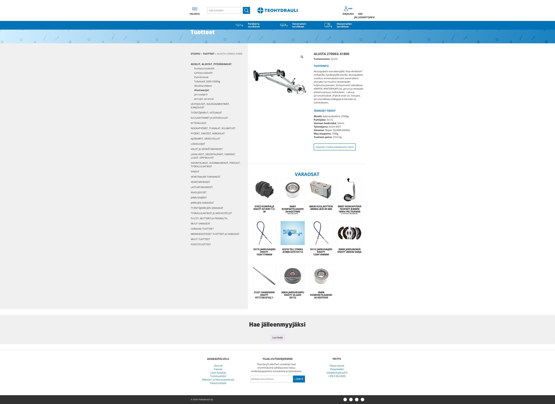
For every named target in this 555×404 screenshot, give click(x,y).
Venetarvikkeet (200, 182)
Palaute (218, 369)
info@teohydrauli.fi (336, 372)
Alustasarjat (201, 90)
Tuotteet (208, 53)
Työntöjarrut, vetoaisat (206, 112)
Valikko (195, 13)
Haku (246, 10)
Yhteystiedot (337, 369)
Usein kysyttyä (218, 372)
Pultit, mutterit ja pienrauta (209, 218)
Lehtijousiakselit (203, 72)
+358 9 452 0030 (336, 376)
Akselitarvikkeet (203, 85)
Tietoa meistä (336, 365)
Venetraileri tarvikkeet (205, 176)
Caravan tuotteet (202, 228)
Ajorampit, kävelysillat (205, 138)
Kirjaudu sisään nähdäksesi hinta (335, 147)
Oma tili (218, 365)
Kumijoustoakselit (204, 68)
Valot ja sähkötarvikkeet (207, 149)
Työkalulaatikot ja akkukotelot (211, 213)
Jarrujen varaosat (204, 98)
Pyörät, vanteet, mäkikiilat (208, 133)
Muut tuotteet (200, 239)
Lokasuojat (198, 143)
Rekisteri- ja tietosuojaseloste (218, 379)
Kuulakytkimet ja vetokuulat (209, 117)
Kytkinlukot (199, 123)
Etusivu (195, 53)
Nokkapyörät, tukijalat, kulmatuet (213, 128)
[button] (302, 57)
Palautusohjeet (218, 383)
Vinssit (195, 171)
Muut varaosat (200, 223)
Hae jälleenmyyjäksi (360, 15)
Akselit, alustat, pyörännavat (211, 64)
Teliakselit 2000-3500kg (207, 81)
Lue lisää (277, 337)
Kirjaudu (348, 13)
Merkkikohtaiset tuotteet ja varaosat (215, 234)
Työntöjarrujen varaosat (207, 208)
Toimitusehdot (218, 376)
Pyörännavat (201, 77)
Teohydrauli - (277, 10)
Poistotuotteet (201, 244)
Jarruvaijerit (201, 94)
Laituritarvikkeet (202, 187)
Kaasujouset (199, 192)
